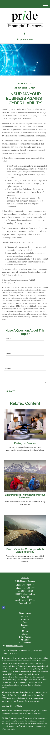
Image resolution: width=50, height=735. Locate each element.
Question (8, 368)
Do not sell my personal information (31, 701)
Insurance (25, 625)
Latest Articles (25, 636)
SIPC (40, 713)
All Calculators (25, 642)
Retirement (25, 616)
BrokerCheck (14, 653)
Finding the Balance (25, 443)
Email (8, 353)
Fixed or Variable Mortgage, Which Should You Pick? (25, 550)
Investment (25, 619)
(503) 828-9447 (26, 39)
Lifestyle (25, 633)
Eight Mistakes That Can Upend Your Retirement (25, 496)
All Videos (25, 639)
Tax (25, 628)
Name (8, 338)
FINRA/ (35, 713)
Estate (25, 622)
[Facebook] (24, 33)
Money (25, 631)
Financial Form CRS (14, 645)
